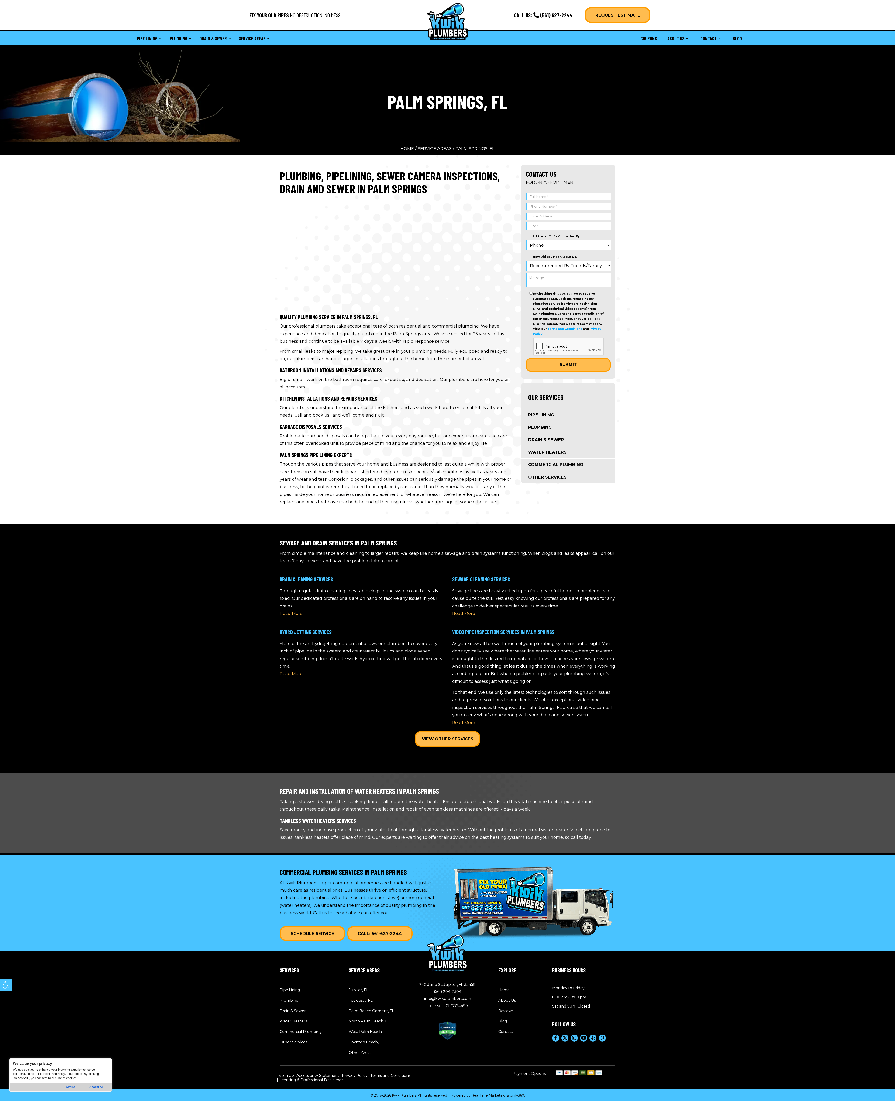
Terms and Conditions (564, 329)
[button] (6, 985)
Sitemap (286, 1075)
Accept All (96, 1087)
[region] (60, 1075)
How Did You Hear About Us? (555, 257)
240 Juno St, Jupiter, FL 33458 (447, 984)
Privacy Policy (355, 1075)
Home (407, 148)
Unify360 (517, 1095)
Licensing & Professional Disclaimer (311, 1080)
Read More (291, 613)
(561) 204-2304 (447, 991)
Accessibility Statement (317, 1075)
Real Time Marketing (489, 1095)
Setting (70, 1087)
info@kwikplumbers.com (447, 998)
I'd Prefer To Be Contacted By (556, 236)
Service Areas (435, 148)
